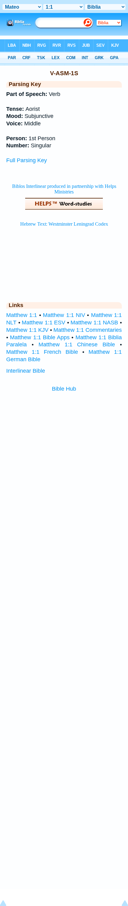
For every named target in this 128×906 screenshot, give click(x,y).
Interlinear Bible (25, 371)
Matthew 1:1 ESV (43, 322)
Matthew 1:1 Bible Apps (40, 337)
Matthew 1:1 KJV (27, 330)
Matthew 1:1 (21, 315)
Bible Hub (64, 389)
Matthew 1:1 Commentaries (87, 330)
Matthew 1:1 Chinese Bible (77, 344)
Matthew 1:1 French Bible (42, 352)
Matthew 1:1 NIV (64, 315)
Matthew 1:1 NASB (94, 322)
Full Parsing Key (26, 160)
